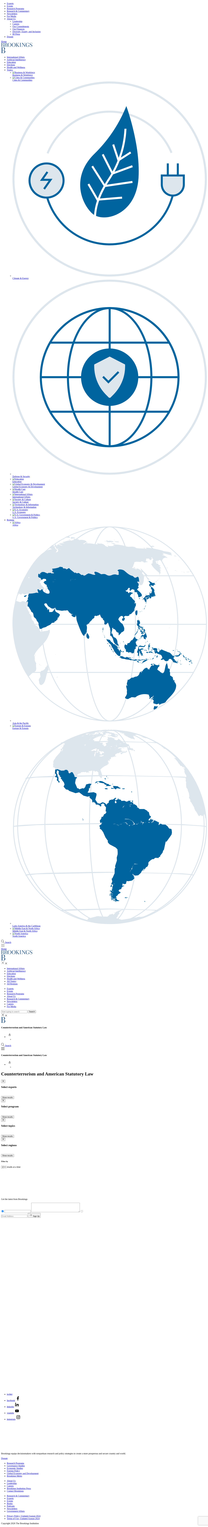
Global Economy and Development (22, 1473)
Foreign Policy (13, 1471)
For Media (11, 16)
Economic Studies (15, 1468)
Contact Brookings (15, 1491)
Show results (7, 1097)
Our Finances (18, 29)
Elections (11, 65)
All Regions (12, 984)
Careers (15, 24)
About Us (11, 19)
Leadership (17, 21)
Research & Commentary (18, 11)
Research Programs (15, 8)
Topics (10, 70)
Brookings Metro (14, 1476)
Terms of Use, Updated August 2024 (23, 1518)
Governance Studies (16, 1466)
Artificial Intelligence (16, 59)
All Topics (11, 981)
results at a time (14, 1167)
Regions (10, 520)
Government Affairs (16, 1511)
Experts (10, 3)
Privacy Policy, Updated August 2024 (23, 1516)
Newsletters (12, 13)
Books (10, 1503)
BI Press (16, 34)
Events (10, 6)
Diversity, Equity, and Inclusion (26, 31)
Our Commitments (20, 26)
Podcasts (11, 1506)
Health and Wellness (16, 67)
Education (11, 62)
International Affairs (16, 57)
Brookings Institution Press (19, 1488)
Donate (10, 36)
